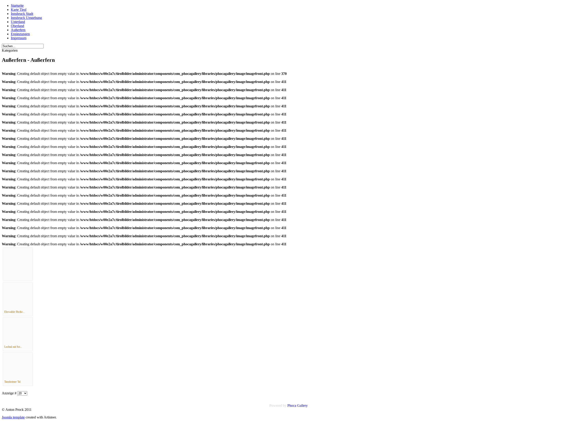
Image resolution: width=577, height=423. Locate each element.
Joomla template (13, 417)
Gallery (302, 405)
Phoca (291, 405)
